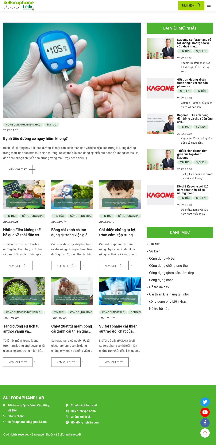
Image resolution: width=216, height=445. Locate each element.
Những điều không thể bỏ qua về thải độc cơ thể (22, 235)
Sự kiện (201, 51)
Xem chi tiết (18, 169)
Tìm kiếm (188, 5)
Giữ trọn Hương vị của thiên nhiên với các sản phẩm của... (192, 83)
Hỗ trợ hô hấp (159, 309)
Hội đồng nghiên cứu (85, 422)
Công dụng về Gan (163, 258)
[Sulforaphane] (89, 5)
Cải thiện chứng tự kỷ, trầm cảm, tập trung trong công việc (117, 235)
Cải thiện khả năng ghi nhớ (169, 294)
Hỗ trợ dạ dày (159, 287)
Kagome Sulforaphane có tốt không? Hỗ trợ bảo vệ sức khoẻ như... (194, 43)
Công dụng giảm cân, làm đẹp (171, 273)
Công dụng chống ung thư (168, 266)
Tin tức (51, 124)
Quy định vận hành (83, 411)
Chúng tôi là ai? (81, 416)
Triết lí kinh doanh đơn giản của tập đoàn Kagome (192, 154)
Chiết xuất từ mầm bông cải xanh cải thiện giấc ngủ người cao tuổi (71, 331)
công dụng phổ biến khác (23, 124)
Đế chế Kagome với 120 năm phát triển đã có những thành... (192, 190)
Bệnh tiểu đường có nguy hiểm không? (35, 138)
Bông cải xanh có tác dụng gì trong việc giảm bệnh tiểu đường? (71, 235)
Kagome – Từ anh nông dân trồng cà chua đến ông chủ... (195, 118)
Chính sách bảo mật (84, 405)
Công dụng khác (33, 215)
